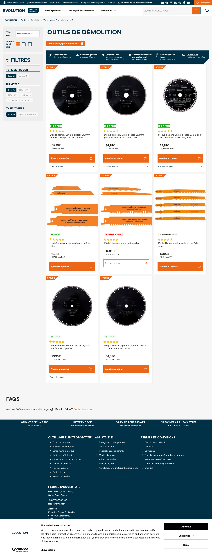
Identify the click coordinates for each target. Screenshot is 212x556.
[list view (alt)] (23, 44)
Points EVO (55, 3)
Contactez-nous (82, 409)
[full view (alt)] (30, 44)
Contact (111, 3)
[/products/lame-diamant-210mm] (126, 95)
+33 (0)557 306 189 (57, 500)
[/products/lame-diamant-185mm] (180, 95)
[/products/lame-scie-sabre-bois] (126, 204)
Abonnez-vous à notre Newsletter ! (136, 3)
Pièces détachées (70, 3)
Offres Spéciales (52, 10)
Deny (186, 544)
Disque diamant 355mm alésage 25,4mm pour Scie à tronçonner (70, 347)
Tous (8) (11, 76)
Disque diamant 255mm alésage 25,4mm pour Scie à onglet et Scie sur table (70, 136)
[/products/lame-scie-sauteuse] (180, 204)
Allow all (186, 526)
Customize (184, 535)
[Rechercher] (196, 10)
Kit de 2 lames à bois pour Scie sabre (122, 243)
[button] (72, 130)
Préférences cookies (38, 3)
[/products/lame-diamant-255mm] (72, 95)
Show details (48, 550)
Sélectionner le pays (15, 2)
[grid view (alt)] (18, 44)
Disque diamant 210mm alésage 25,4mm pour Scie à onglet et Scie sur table (124, 136)
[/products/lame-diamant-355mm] (72, 306)
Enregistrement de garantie (93, 3)
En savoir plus (112, 263)
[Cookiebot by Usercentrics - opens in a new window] (20, 550)
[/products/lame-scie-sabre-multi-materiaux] (72, 204)
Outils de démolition (30, 20)
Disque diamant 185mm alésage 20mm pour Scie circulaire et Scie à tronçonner (179, 136)
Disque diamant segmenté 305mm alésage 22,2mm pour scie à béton (125, 347)
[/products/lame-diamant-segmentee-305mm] (126, 306)
